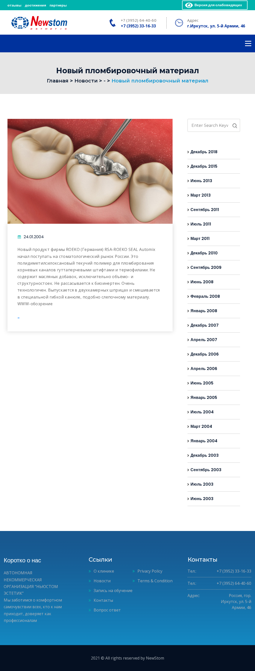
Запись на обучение (113, 590)
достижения (35, 5)
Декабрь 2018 (204, 152)
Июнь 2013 (201, 181)
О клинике (104, 571)
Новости (102, 581)
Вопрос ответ (107, 610)
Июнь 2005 (202, 383)
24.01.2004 (34, 237)
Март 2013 (201, 195)
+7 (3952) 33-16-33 (138, 26)
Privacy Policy (149, 571)
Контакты (103, 600)
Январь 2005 (204, 397)
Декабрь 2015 (204, 166)
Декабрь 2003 (205, 455)
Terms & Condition (155, 581)
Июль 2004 (202, 412)
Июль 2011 (201, 224)
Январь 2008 (204, 311)
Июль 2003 (202, 484)
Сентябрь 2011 (205, 210)
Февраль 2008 (205, 296)
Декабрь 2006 (205, 354)
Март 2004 (201, 426)
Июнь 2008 (202, 282)
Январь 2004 (204, 441)
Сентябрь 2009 (206, 267)
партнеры (58, 5)
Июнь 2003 (202, 499)
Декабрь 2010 (204, 253)
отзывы (14, 5)
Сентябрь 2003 (206, 470)
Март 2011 (200, 238)
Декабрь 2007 (205, 325)
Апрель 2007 (204, 340)
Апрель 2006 (204, 369)
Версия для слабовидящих (217, 4)
